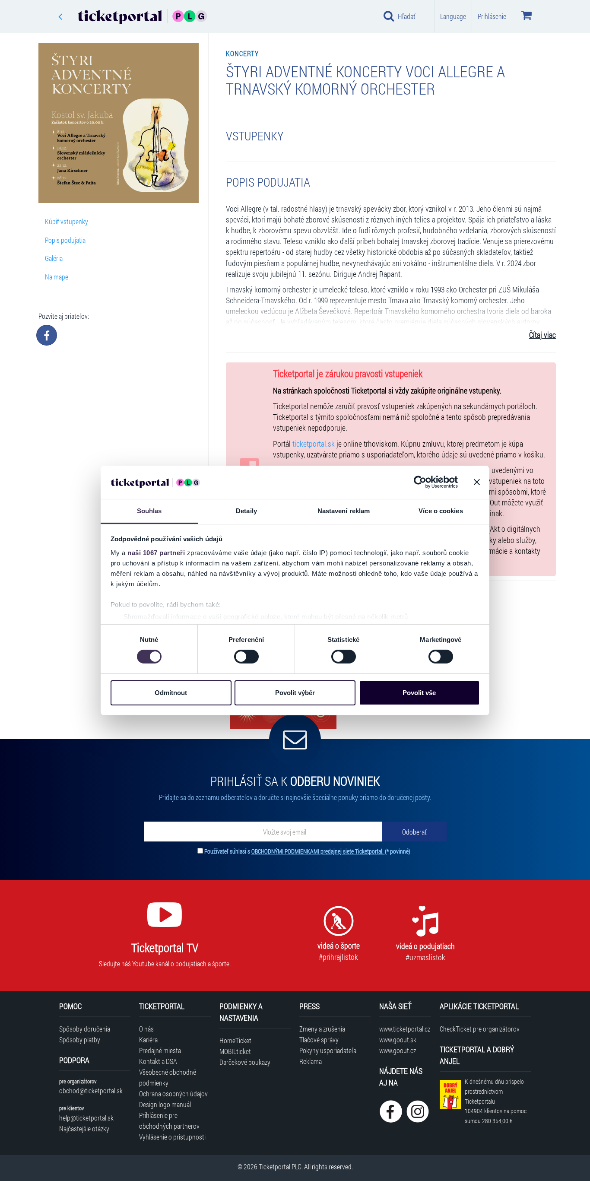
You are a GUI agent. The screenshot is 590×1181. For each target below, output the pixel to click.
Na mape (56, 276)
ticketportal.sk (313, 444)
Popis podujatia (65, 239)
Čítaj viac (542, 335)
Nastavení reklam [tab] (343, 510)
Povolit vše (419, 692)
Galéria (54, 258)
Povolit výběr (295, 692)
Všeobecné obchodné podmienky (167, 1077)
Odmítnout (171, 692)
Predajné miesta (160, 1050)
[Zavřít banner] (477, 482)
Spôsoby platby (79, 1039)
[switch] (246, 657)
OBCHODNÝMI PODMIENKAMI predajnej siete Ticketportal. (318, 851)
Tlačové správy (319, 1039)
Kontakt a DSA (158, 1061)
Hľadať (407, 16)
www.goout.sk (397, 1039)
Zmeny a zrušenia (322, 1028)
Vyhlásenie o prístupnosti (172, 1136)
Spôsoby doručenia (84, 1028)
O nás (146, 1028)
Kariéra (148, 1039)
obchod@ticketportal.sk (91, 1090)
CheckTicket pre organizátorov (480, 1028)
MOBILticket (235, 1051)
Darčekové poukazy (244, 1062)
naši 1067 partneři (156, 552)
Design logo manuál (165, 1104)
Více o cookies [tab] (441, 510)
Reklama (310, 1061)
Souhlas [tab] (149, 510)
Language (453, 16)
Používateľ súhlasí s (307, 851)
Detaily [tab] (246, 510)
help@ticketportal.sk (86, 1117)
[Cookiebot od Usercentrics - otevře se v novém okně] (420, 482)
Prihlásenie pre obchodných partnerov (169, 1120)
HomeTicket (235, 1040)
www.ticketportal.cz (404, 1028)
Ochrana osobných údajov (173, 1093)
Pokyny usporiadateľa (327, 1050)
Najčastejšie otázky (84, 1128)
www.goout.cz (397, 1050)
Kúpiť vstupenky (66, 221)
